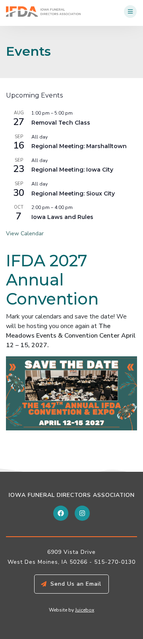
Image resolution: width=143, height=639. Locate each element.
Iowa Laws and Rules (62, 217)
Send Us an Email (75, 584)
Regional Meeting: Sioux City (73, 193)
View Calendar (25, 233)
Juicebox (84, 610)
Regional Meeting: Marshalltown (79, 146)
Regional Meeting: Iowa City (72, 169)
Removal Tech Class (60, 122)
